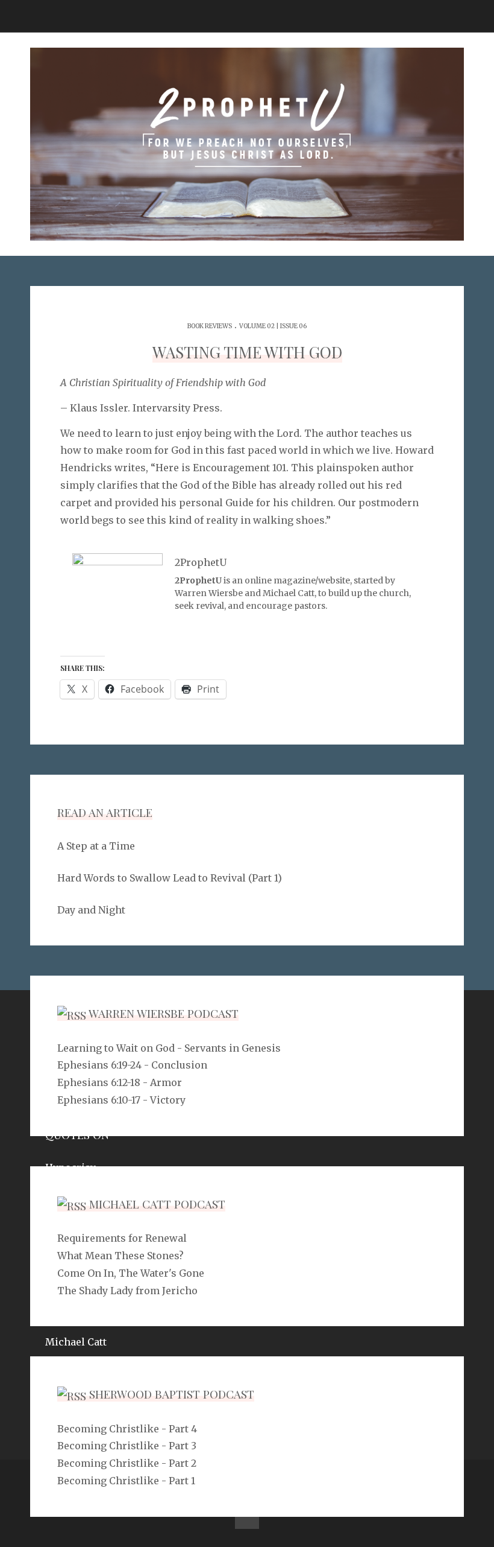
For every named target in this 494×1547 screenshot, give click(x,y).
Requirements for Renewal (122, 1238)
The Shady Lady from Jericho (127, 1291)
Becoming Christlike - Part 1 (126, 1481)
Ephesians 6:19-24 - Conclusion (132, 1065)
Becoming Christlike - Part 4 (127, 1429)
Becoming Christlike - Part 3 (126, 1446)
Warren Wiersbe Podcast (164, 1013)
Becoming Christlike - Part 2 (126, 1463)
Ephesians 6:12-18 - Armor (119, 1082)
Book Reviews (209, 326)
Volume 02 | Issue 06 (273, 326)
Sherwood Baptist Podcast (171, 1394)
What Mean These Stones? (120, 1256)
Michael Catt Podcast (157, 1204)
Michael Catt (76, 1342)
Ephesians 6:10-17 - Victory (121, 1100)
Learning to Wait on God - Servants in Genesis (169, 1048)
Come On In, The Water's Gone (130, 1273)
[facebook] (247, 1517)
